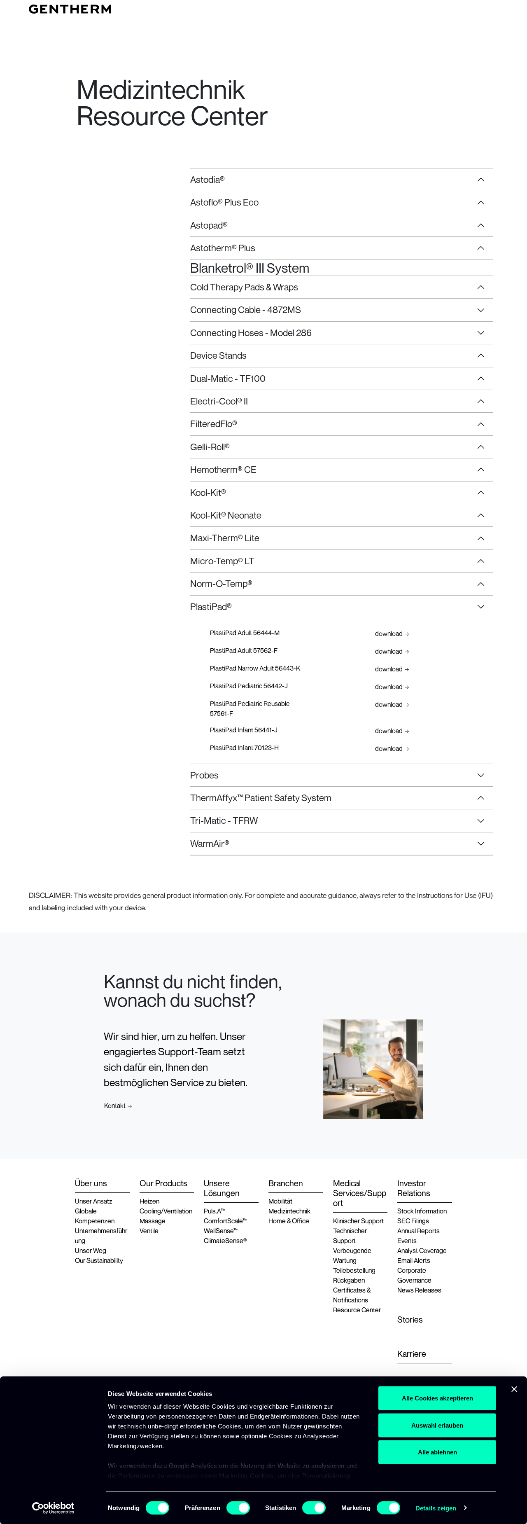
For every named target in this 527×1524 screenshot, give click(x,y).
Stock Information (422, 1211)
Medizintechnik (289, 1211)
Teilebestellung (354, 1270)
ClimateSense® (225, 1240)
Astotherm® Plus (222, 247)
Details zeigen (435, 1507)
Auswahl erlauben (437, 1424)
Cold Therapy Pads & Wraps (244, 286)
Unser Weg (90, 1250)
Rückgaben (349, 1280)
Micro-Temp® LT (222, 560)
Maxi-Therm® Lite (224, 537)
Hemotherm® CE (223, 469)
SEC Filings (413, 1221)
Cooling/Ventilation (166, 1211)
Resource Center (357, 1310)
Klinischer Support (358, 1221)
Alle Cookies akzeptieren (437, 1398)
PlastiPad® (211, 606)
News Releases (419, 1290)
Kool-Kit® (208, 492)
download (389, 633)
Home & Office (288, 1221)
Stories (410, 1320)
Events (407, 1240)
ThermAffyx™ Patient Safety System (260, 797)
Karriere (411, 1354)
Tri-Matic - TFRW (224, 820)
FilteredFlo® (213, 423)
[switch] (238, 1507)
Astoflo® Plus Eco (224, 202)
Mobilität (280, 1201)
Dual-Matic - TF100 (228, 378)
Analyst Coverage (422, 1250)
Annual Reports (418, 1231)
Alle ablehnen (437, 1452)
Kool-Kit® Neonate (225, 515)
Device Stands (218, 355)
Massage (153, 1221)
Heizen (149, 1201)
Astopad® (209, 225)
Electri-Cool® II (219, 401)
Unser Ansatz (93, 1201)
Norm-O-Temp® (221, 583)
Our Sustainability (99, 1260)
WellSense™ (221, 1231)
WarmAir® (209, 843)
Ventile (149, 1231)
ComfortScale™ (225, 1221)
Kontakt (115, 1105)
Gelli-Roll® (210, 446)
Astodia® (207, 179)
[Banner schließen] (514, 1389)
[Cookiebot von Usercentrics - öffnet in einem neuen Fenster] (53, 1508)
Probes (204, 775)
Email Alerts (413, 1260)
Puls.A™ (214, 1211)
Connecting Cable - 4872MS (245, 309)
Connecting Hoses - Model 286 (251, 332)
